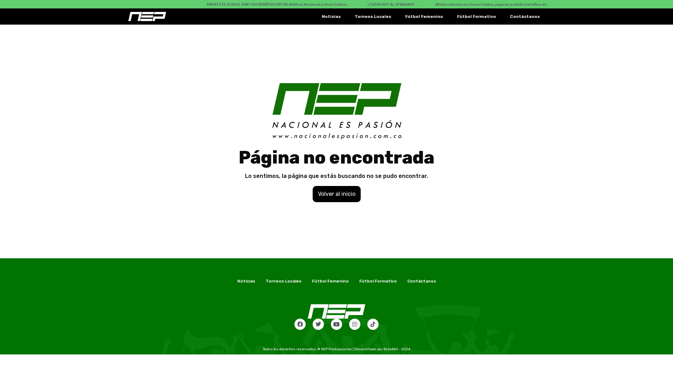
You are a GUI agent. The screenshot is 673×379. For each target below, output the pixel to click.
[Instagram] (354, 324)
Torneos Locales (373, 16)
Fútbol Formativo (476, 16)
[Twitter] (318, 324)
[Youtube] (336, 324)
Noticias (331, 16)
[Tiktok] (373, 324)
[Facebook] (300, 324)
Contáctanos (525, 16)
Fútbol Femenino (424, 16)
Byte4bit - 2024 (396, 349)
